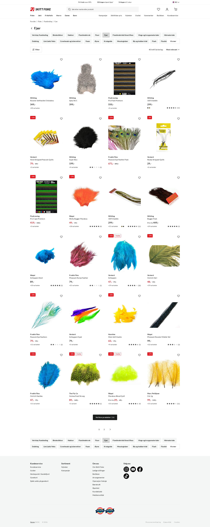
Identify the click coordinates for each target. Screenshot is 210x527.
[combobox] (102, 9)
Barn (75, 15)
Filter (37, 50)
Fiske (32, 15)
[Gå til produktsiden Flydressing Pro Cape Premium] (46, 196)
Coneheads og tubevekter (70, 41)
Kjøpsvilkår (167, 522)
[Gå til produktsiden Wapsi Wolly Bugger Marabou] (85, 196)
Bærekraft (97, 485)
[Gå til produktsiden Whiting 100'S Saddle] (163, 78)
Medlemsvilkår (98, 495)
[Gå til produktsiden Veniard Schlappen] (124, 256)
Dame (67, 15)
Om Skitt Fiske (98, 467)
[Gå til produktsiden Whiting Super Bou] (85, 137)
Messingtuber (122, 41)
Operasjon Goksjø (100, 481)
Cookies (177, 522)
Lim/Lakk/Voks (49, 41)
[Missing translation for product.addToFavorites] (61, 59)
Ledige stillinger (99, 471)
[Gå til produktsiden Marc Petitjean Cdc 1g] (163, 374)
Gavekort (34, 478)
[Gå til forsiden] (40, 9)
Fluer (97, 35)
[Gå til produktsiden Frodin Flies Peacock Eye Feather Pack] (124, 137)
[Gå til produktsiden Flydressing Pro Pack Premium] (124, 78)
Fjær (106, 35)
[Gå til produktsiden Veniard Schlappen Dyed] (85, 315)
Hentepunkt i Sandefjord (39, 474)
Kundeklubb (97, 492)
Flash (154, 41)
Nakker (71, 35)
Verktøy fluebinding (40, 35)
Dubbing (35, 41)
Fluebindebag (166, 41)
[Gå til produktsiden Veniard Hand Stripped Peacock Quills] (46, 137)
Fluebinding (48, 21)
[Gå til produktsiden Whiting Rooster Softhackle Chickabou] (46, 78)
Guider (33, 471)
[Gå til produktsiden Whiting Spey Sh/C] (85, 78)
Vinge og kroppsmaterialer (148, 35)
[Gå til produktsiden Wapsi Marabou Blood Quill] (124, 374)
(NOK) (34, 522)
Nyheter (128, 15)
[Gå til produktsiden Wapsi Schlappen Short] (46, 256)
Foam (88, 41)
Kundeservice (172, 15)
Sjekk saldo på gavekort (39, 481)
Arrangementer (99, 478)
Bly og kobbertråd (140, 41)
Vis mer (173, 41)
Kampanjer (103, 15)
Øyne (97, 41)
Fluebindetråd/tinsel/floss (123, 35)
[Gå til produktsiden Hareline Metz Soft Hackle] (124, 315)
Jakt (39, 15)
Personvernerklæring (153, 522)
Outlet (138, 15)
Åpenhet (96, 488)
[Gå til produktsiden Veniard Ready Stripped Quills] (163, 137)
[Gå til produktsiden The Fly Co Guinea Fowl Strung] (85, 374)
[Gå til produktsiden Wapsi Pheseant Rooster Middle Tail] (163, 315)
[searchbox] (105, 9)
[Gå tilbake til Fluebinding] (32, 28)
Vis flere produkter (105, 417)
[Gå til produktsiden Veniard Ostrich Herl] (163, 256)
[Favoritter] (158, 9)
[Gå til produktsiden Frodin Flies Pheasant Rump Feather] (85, 256)
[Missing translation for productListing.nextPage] (110, 429)
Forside (33, 21)
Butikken (160, 15)
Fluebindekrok (84, 35)
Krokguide (108, 41)
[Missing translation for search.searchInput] (68, 9)
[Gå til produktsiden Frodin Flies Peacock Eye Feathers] (46, 315)
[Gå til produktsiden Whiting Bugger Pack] (163, 196)
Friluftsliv (49, 15)
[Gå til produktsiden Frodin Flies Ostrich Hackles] (46, 374)
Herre (58, 15)
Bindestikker (58, 35)
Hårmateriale (169, 35)
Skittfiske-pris (116, 15)
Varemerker (148, 15)
